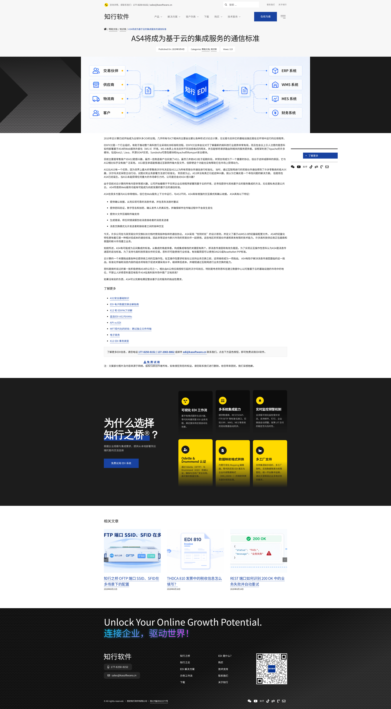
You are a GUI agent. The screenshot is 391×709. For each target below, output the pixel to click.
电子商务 (115, 335)
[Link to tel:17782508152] (321, 167)
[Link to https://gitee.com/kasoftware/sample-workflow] (316, 167)
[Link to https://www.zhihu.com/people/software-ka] (305, 167)
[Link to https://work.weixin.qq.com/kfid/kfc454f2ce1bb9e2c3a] (293, 167)
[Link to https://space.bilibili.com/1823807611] (299, 167)
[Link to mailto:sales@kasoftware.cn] (327, 167)
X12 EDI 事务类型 (119, 341)
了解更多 (313, 155)
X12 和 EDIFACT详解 (121, 310)
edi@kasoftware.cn (194, 352)
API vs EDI (115, 322)
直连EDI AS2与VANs (121, 316)
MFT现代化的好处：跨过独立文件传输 (131, 328)
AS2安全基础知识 (119, 298)
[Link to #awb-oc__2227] (283, 16)
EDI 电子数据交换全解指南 (124, 304)
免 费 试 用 (153, 362)
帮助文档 (206, 49)
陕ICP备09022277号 (159, 134)
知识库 (214, 49)
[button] (106, 559)
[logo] (116, 15)
